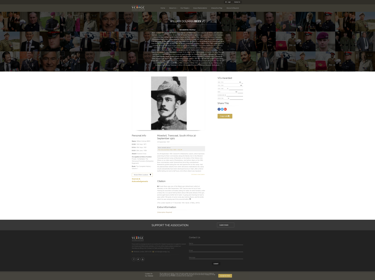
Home (163, 8)
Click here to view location (198, 174)
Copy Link (224, 116)
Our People (184, 8)
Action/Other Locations (141, 175)
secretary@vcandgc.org (162, 251)
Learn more (224, 225)
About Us (172, 8)
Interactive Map (216, 8)
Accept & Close (225, 276)
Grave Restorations (200, 8)
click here (173, 274)
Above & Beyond (232, 8)
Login (229, 2)
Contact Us (237, 2)
